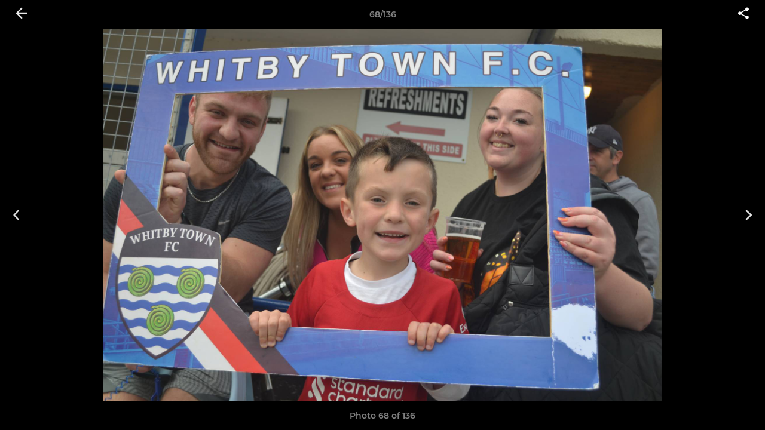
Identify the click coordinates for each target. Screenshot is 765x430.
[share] (743, 14)
